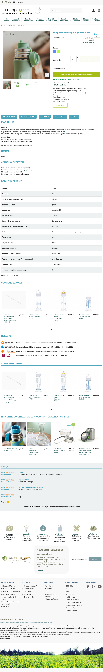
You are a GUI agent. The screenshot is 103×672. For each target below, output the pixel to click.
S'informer (93, 534)
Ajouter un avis (88, 42)
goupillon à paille (29, 170)
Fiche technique (28, 117)
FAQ (67, 591)
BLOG (68, 589)
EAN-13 (4, 275)
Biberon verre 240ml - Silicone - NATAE (10, 316)
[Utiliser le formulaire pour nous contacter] (14, 2)
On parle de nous (29, 589)
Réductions (48, 589)
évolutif (22, 472)
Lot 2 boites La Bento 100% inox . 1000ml (60, 450)
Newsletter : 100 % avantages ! (51, 595)
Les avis (74, 117)
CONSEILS (69, 586)
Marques (20, 2)
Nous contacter (29, 597)
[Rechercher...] (79, 10)
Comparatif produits (73, 608)
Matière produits (71, 597)
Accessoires (60, 117)
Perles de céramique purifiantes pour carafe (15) (34, 451)
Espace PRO (28, 591)
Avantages (43, 534)
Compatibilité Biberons (74, 605)
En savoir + (41, 570)
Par (6, 474)
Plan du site (6, 607)
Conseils (26, 534)
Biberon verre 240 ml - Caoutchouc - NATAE (35, 316)
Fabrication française (52, 599)
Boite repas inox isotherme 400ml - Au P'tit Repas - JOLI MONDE (85, 451)
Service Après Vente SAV (11, 591)
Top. (20, 495)
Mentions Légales (8, 594)
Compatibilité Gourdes (73, 602)
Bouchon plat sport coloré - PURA (10, 449)
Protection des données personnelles (10, 603)
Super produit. (24, 480)
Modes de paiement (9, 589)
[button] (49, 329)
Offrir (47, 591)
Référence (56, 37)
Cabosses (76, 534)
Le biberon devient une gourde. (31, 487)
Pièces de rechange (72, 600)
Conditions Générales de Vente (10, 598)
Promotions (49, 586)
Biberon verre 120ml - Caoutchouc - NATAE (84, 317)
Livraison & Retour (8, 586)
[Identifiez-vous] (94, 10)
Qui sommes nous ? (30, 586)
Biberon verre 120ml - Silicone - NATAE (60, 316)
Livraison (45, 117)
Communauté (28, 594)
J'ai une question (60, 105)
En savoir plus (9, 117)
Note (3, 472)
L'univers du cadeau (59, 535)
